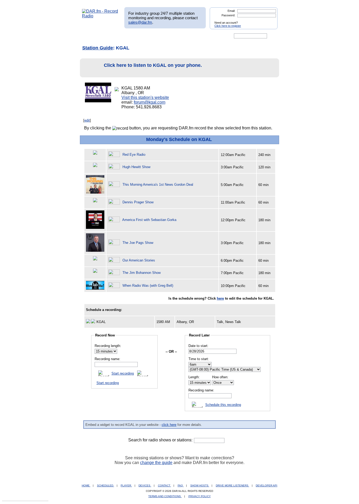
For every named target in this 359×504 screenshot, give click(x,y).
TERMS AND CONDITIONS (165, 496)
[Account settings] (205, 36)
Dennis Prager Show (137, 202)
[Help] (164, 36)
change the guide (156, 462)
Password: (228, 15)
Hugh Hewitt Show (136, 167)
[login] (269, 20)
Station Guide (97, 48)
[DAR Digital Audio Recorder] (91, 36)
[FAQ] (184, 36)
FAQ (181, 485)
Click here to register (227, 25)
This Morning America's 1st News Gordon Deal (157, 185)
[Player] (142, 36)
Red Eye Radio (133, 155)
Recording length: (108, 346)
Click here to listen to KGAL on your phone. (153, 65)
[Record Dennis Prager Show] (114, 202)
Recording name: (107, 359)
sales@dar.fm (140, 22)
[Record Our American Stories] (114, 260)
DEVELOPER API (266, 485)
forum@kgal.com (149, 102)
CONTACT (164, 485)
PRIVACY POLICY (199, 496)
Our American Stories (138, 260)
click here (169, 425)
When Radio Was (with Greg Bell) (147, 286)
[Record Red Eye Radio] (114, 155)
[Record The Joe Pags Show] (114, 243)
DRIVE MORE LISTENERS (232, 485)
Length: (194, 377)
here (220, 298)
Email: (231, 10)
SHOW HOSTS (199, 485)
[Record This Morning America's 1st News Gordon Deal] (114, 185)
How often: (220, 377)
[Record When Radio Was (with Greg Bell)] (114, 286)
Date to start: (198, 346)
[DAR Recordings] (117, 36)
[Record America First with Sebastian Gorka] (114, 220)
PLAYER (126, 485)
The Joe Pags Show (137, 243)
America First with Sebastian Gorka (149, 220)
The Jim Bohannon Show (141, 273)
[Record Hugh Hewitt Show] (114, 167)
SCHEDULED (105, 485)
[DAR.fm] (100, 16)
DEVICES (145, 485)
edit (87, 120)
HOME (86, 485)
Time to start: (198, 359)
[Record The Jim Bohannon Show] (114, 273)
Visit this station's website (145, 97)
